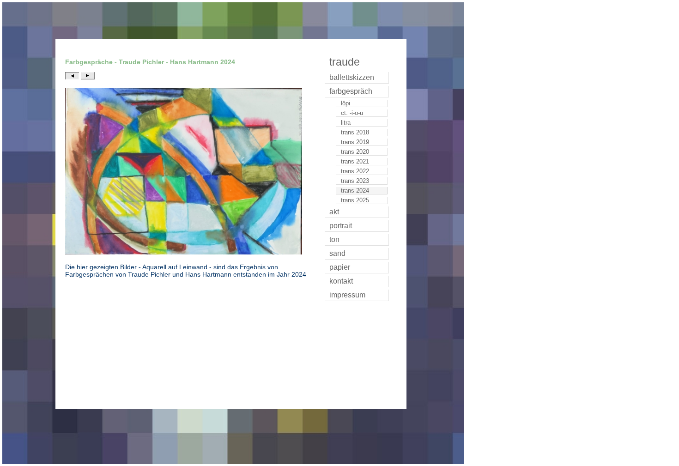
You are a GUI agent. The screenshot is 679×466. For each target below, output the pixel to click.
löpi (345, 103)
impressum (347, 295)
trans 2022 (355, 171)
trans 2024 (355, 190)
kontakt (341, 281)
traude (344, 62)
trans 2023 (355, 180)
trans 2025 (355, 200)
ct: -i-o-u (352, 112)
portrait (340, 226)
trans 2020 (355, 151)
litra (346, 122)
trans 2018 (355, 132)
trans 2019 (355, 142)
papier (339, 267)
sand (337, 253)
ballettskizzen (351, 77)
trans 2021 (355, 161)
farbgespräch (350, 91)
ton (334, 239)
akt (334, 212)
